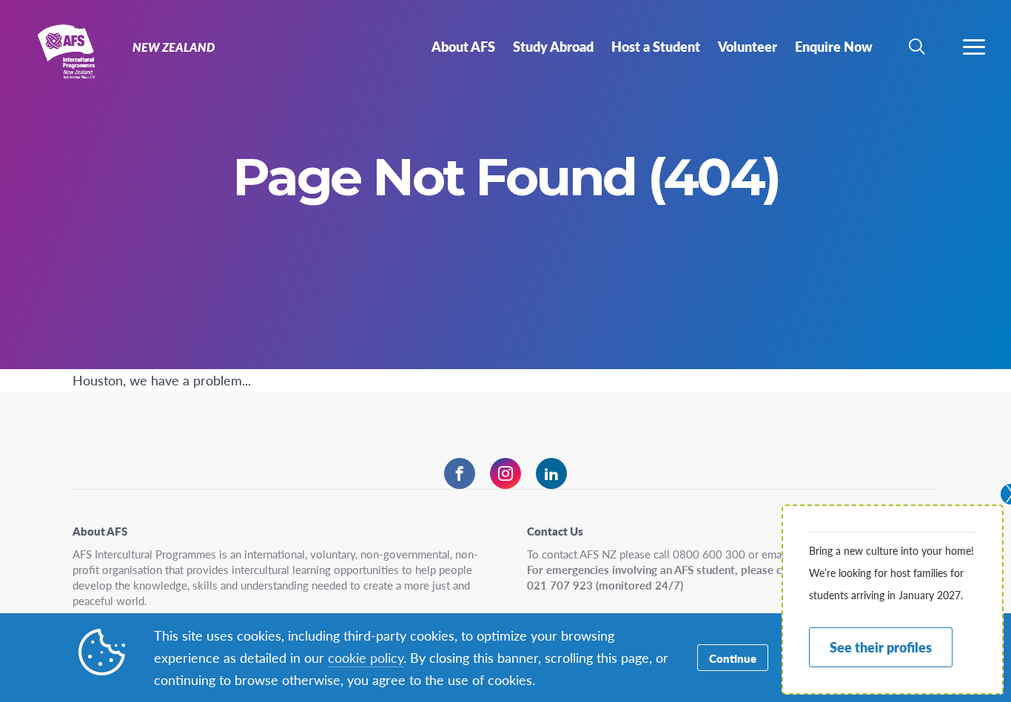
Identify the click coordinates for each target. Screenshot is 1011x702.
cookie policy (365, 657)
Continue (732, 658)
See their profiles (881, 647)
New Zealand (65, 50)
